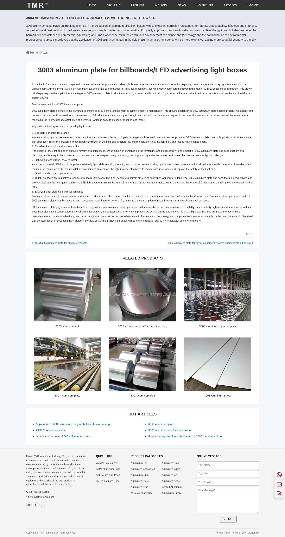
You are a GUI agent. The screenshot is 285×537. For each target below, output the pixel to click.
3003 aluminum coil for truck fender (170, 430)
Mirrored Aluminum (141, 493)
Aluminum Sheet (171, 481)
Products (137, 5)
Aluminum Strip (139, 487)
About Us (113, 5)
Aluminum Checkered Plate (146, 469)
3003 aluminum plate (71, 104)
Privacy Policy (223, 532)
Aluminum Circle (171, 469)
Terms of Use (239, 532)
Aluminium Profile (172, 493)
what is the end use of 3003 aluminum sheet (63, 436)
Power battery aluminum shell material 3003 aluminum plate (185, 436)
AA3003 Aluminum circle (51, 430)
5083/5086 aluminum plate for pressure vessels (60, 243)
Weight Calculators (106, 463)
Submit (228, 519)
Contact (253, 5)
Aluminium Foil (139, 463)
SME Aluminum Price (108, 475)
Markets (161, 5)
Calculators (205, 5)
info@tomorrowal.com (41, 496)
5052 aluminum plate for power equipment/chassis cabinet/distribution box (209, 243)
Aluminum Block (171, 463)
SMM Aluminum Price (108, 469)
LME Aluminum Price (108, 481)
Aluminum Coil (170, 475)
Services (230, 5)
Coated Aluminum (172, 487)
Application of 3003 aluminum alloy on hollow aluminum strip (73, 424)
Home (91, 5)
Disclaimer (253, 532)
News (182, 5)
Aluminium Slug (140, 475)
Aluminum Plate (140, 481)
